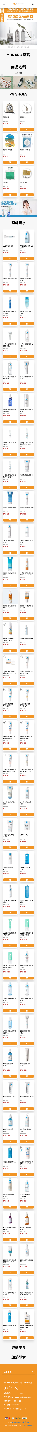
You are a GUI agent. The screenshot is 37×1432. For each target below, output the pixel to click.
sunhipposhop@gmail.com (21, 1397)
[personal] (33, 4)
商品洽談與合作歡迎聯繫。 (21, 1422)
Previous (2, 75)
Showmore (28, 1425)
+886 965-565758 (18, 1393)
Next (35, 75)
